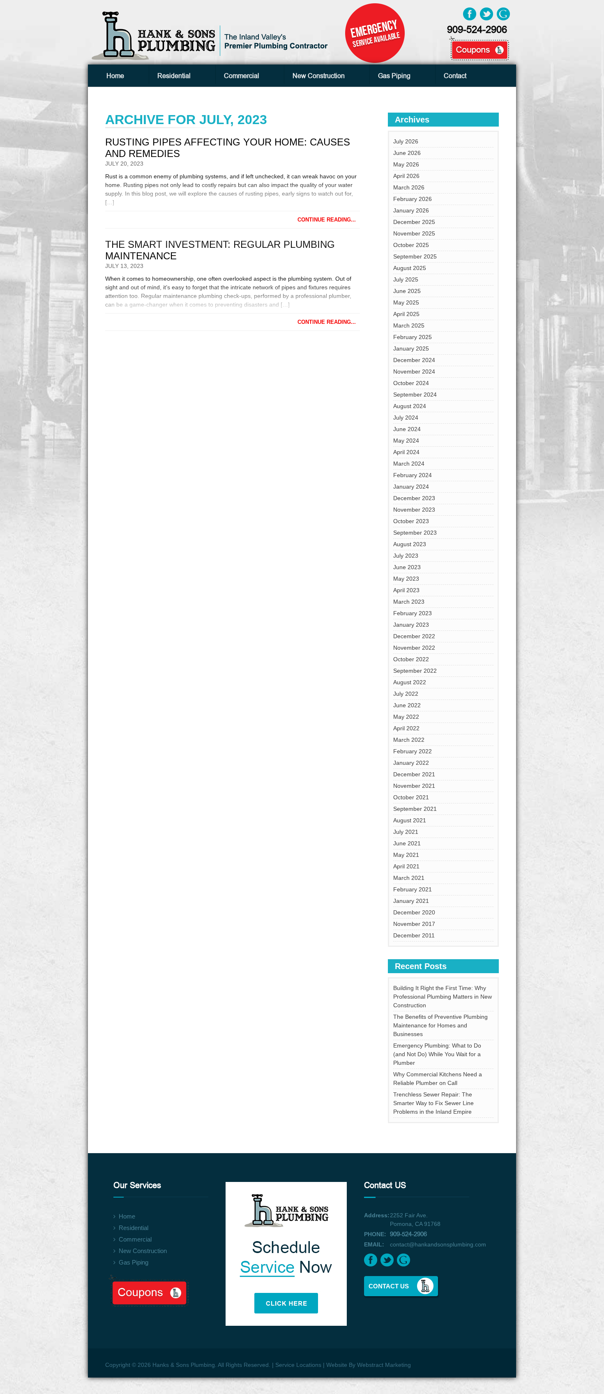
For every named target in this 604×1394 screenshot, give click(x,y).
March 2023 (408, 601)
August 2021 (409, 820)
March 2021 (408, 878)
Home (115, 76)
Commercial (241, 76)
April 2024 (406, 452)
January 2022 (411, 762)
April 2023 (406, 590)
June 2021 (407, 843)
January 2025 (411, 348)
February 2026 (412, 199)
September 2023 (415, 532)
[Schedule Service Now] (293, 1248)
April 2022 (406, 728)
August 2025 (409, 268)
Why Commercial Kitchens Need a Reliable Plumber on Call (437, 1078)
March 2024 (408, 463)
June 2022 (407, 705)
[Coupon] (470, 42)
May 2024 (406, 440)
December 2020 (414, 912)
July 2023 (405, 555)
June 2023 (407, 567)
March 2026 (408, 187)
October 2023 (411, 521)
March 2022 (408, 739)
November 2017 (414, 924)
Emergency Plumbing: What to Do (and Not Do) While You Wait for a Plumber (437, 1054)
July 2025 (405, 279)
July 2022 (405, 693)
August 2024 (409, 406)
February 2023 (412, 613)
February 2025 (412, 337)
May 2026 (406, 164)
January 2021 (411, 901)
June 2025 (407, 291)
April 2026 (406, 176)
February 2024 (412, 475)
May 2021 (406, 855)
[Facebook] (469, 13)
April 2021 (406, 866)
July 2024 (405, 417)
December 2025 (414, 222)
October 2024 (411, 383)
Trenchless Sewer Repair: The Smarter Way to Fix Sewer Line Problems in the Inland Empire (433, 1103)
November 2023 (414, 509)
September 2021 (415, 808)
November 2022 (414, 647)
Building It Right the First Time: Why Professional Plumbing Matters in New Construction (442, 997)
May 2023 (406, 578)
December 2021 (414, 774)
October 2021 (411, 797)
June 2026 (407, 153)
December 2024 (414, 360)
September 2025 (415, 256)
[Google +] (503, 13)
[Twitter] (486, 13)
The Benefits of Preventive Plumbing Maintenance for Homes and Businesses (440, 1025)
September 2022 (415, 670)
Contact (455, 76)
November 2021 (414, 785)
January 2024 (411, 486)
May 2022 (406, 716)
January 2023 (411, 624)
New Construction (319, 76)
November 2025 (414, 233)
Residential (174, 76)
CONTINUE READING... (326, 220)
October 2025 (411, 245)
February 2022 (412, 751)
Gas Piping (394, 76)
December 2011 (414, 935)
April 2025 (406, 314)
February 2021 (412, 889)
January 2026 (411, 210)
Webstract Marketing (384, 1365)
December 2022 (414, 636)
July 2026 (405, 141)
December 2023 (414, 498)
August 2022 (409, 682)
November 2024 (414, 371)
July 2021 (405, 832)
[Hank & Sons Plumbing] (211, 35)
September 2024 (415, 394)
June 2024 (407, 429)
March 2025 (408, 325)
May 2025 (406, 302)
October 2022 (411, 659)
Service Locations (298, 1365)
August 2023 (409, 544)
